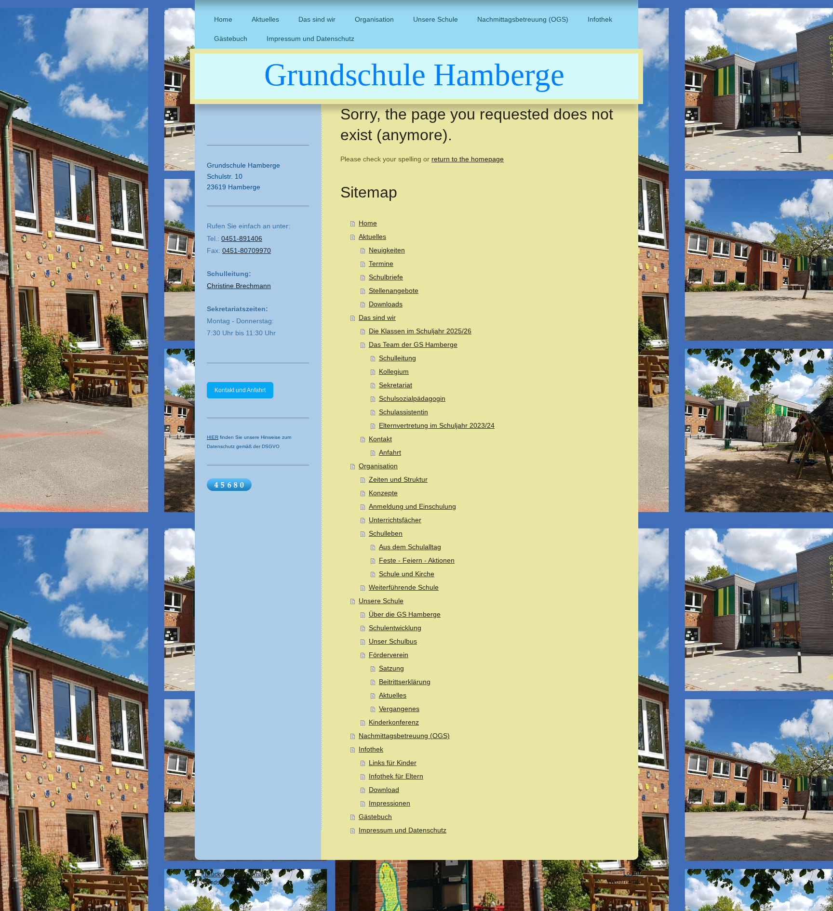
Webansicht (622, 881)
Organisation (378, 466)
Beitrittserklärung (404, 682)
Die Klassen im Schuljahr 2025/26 (420, 331)
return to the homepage (467, 159)
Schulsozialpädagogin (412, 398)
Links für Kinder (392, 762)
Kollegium (394, 371)
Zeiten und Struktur (398, 479)
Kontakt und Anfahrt (240, 390)
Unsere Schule (381, 601)
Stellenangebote (393, 290)
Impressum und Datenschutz (402, 830)
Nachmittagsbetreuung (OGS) (404, 735)
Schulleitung (397, 358)
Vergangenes (399, 709)
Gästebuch (375, 816)
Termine (381, 263)
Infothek (371, 749)
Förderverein (388, 655)
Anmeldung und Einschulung (412, 506)
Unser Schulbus (393, 641)
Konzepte (383, 493)
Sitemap (255, 874)
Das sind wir (377, 317)
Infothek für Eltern (396, 776)
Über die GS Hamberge (405, 614)
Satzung (391, 668)
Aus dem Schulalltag (410, 547)
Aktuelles (372, 236)
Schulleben (386, 533)
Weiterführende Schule (404, 587)
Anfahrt (390, 452)
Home (368, 223)
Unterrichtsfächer (395, 520)
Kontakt (380, 439)
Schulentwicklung (395, 628)
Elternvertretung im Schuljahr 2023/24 (437, 425)
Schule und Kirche (406, 574)
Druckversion (222, 874)
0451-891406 (241, 238)
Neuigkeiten (387, 250)
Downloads (386, 304)
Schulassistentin (403, 412)
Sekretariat (395, 385)
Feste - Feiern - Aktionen (417, 560)
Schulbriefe (386, 277)
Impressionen (389, 803)
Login (630, 873)
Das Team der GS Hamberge (413, 344)
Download (384, 789)
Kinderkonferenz (394, 722)
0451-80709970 (246, 250)
